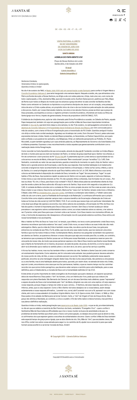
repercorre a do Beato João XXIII (73, 305)
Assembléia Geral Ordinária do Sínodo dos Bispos (70, 128)
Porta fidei (60, 157)
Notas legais (58, 394)
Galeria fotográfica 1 (68, 71)
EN (61, 29)
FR (69, 29)
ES (65, 29)
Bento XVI (17, 16)
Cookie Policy (69, 394)
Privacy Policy (80, 394)
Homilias (27, 16)
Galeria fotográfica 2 (68, 73)
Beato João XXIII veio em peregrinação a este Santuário (68, 90)
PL (77, 29)
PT (81, 29)
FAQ (51, 394)
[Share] (124, 20)
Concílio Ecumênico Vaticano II (33, 93)
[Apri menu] (123, 11)
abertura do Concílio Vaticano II (33, 128)
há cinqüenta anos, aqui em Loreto (50, 193)
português (117, 15)
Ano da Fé (35, 125)
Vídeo (68, 68)
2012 (34, 16)
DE (56, 29)
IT (73, 29)
